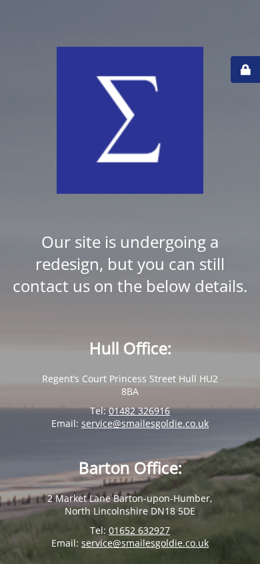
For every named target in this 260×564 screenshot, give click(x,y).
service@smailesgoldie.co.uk (145, 423)
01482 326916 (139, 410)
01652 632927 (139, 530)
